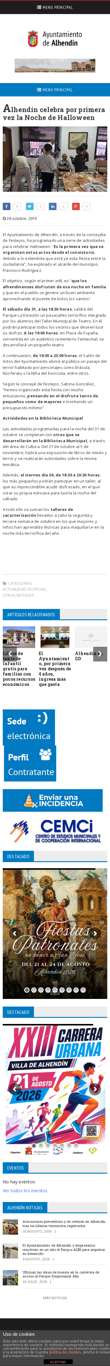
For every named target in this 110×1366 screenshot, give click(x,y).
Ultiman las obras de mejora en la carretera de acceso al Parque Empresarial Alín (61, 1274)
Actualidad (14, 589)
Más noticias (55, 1297)
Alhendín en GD (89, 655)
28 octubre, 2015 (21, 218)
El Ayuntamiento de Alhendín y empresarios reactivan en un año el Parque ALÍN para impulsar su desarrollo (64, 1249)
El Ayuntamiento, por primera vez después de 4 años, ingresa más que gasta (55, 668)
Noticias (37, 589)
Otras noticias (18, 595)
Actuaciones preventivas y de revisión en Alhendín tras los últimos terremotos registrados (64, 1223)
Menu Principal (57, 7)
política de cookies (65, 1352)
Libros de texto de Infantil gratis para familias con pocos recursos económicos (19, 668)
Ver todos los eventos (25, 1190)
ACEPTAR (58, 1362)
